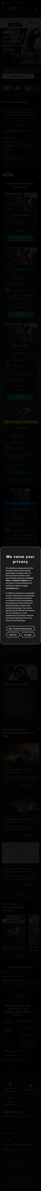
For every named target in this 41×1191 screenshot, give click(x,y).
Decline (13, 635)
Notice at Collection (21, 580)
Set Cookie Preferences (20, 628)
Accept (28, 635)
